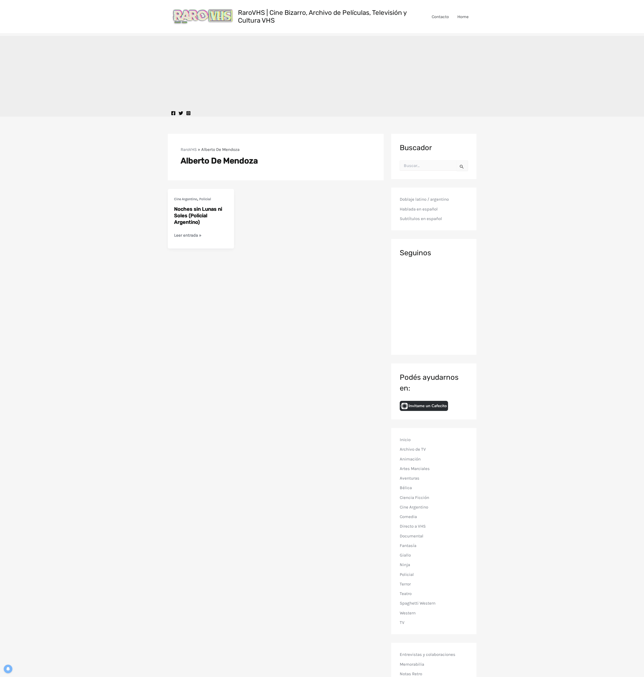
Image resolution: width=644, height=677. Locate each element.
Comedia (408, 516)
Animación (410, 458)
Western (408, 612)
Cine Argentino (185, 199)
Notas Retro (411, 673)
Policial (205, 199)
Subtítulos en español (421, 218)
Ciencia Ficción (414, 497)
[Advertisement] (322, 71)
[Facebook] (173, 113)
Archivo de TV (413, 449)
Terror (405, 583)
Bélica (406, 487)
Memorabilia (412, 664)
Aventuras (409, 478)
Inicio (405, 439)
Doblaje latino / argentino (424, 199)
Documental (411, 535)
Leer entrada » (188, 235)
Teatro (406, 593)
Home (463, 16)
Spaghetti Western (417, 603)
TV (402, 622)
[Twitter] (181, 113)
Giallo (405, 555)
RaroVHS (189, 149)
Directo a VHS (413, 526)
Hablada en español (419, 208)
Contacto (440, 16)
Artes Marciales (415, 468)
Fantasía (408, 545)
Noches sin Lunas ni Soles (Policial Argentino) (198, 215)
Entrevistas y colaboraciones (427, 654)
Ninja (405, 564)
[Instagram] (188, 113)
